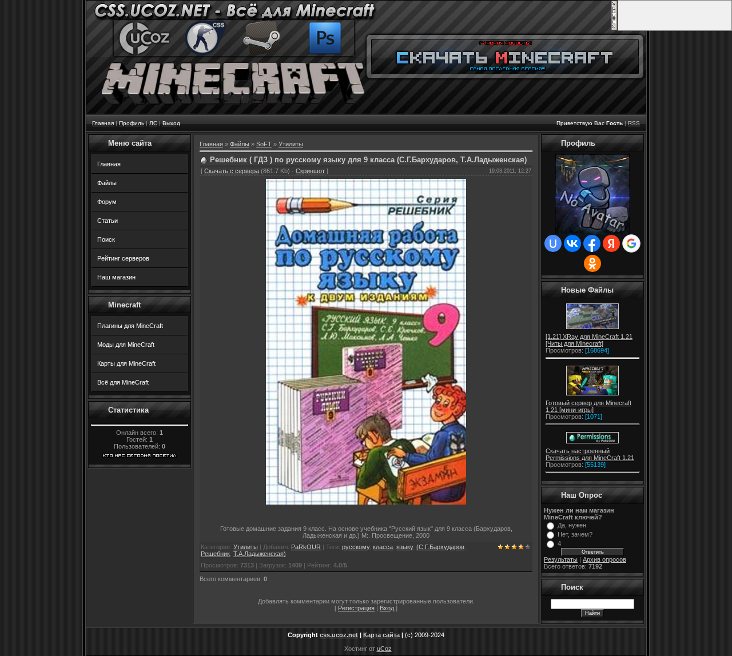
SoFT (264, 144)
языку (404, 546)
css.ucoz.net (339, 634)
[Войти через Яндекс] (611, 243)
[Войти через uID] (553, 243)
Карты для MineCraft (126, 363)
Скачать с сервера (231, 170)
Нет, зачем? (575, 534)
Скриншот (310, 170)
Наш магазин (116, 277)
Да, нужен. (573, 525)
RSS (634, 123)
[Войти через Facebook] (591, 243)
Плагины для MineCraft (130, 325)
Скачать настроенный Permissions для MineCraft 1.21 (590, 454)
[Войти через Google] (631, 243)
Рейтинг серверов (123, 258)
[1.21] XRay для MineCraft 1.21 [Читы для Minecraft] (589, 340)
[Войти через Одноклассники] (592, 263)
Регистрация (356, 608)
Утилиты (291, 144)
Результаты (561, 559)
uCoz (384, 648)
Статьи (107, 220)
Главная (109, 164)
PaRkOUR (306, 546)
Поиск (106, 239)
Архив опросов (604, 559)
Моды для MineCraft (125, 344)
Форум (107, 201)
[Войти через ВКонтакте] (572, 243)
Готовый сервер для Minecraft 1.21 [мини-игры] (588, 406)
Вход (387, 608)
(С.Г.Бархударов (440, 546)
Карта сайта (381, 634)
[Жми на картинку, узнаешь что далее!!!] (592, 329)
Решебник (215, 553)
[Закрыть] (614, 28)
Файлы (107, 182)
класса (383, 546)
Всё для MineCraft (123, 382)
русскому (355, 546)
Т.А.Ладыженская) (259, 553)
